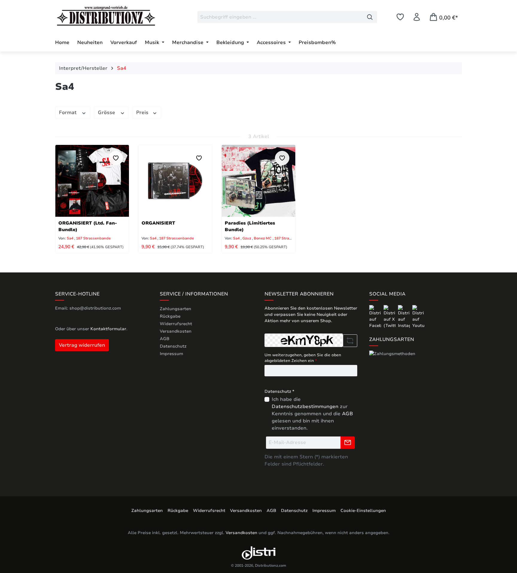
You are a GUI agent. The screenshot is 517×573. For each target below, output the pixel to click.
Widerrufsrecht (176, 324)
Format (68, 112)
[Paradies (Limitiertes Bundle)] (258, 181)
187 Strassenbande (93, 238)
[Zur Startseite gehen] (100, 15)
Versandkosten (175, 331)
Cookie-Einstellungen (363, 510)
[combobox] (280, 17)
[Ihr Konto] (416, 17)
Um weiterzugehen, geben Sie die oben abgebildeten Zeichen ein (302, 358)
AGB (164, 339)
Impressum (171, 354)
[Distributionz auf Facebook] (375, 316)
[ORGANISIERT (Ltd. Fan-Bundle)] (92, 181)
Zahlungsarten (175, 309)
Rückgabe (170, 316)
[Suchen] (370, 17)
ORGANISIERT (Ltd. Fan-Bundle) (87, 226)
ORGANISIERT (158, 223)
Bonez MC (263, 238)
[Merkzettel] (400, 17)
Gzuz (247, 238)
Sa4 (70, 238)
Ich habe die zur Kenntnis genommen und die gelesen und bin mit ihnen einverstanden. (312, 413)
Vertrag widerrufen (82, 345)
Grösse (107, 112)
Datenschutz (173, 346)
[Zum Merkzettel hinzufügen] (116, 158)
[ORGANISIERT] (175, 181)
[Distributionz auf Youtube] (418, 316)
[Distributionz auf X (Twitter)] (390, 316)
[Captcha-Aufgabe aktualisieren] (350, 340)
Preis (143, 112)
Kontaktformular (108, 329)
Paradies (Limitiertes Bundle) (250, 226)
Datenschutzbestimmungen (305, 406)
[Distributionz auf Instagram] (404, 316)
